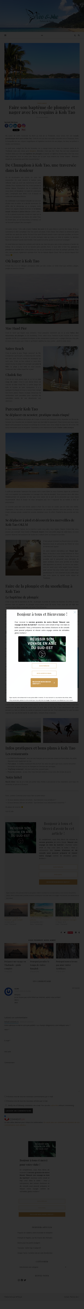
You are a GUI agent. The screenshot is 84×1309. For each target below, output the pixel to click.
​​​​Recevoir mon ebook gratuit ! (41, 683)
